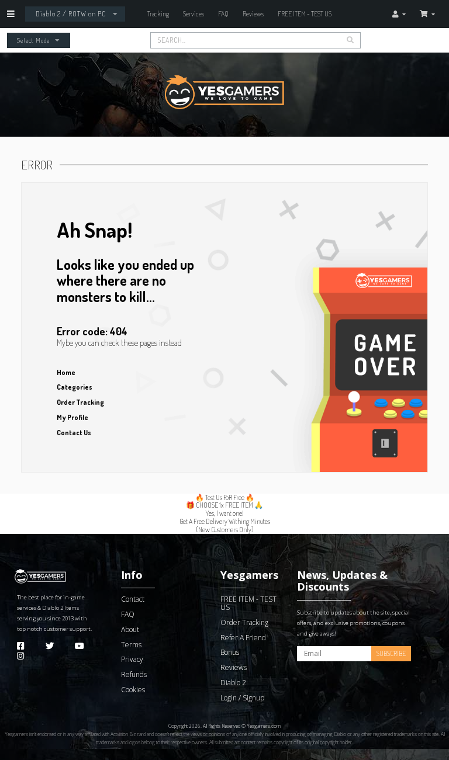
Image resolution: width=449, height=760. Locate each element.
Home (66, 372)
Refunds (134, 674)
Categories (74, 387)
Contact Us (74, 432)
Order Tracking (80, 402)
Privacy (132, 659)
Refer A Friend (243, 638)
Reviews (253, 13)
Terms (131, 645)
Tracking (158, 13)
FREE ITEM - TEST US (304, 13)
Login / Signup (242, 698)
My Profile (72, 417)
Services (193, 13)
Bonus (229, 652)
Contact (132, 599)
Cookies (133, 690)
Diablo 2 (52, 608)
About (130, 629)
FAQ (223, 13)
